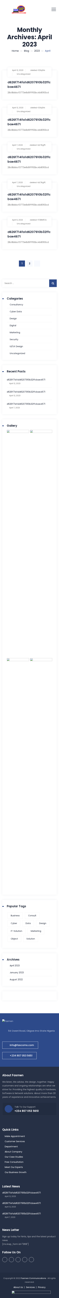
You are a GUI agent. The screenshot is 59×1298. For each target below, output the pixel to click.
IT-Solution (16, 931)
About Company (13, 1151)
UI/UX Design (16, 346)
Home (14, 51)
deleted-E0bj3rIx (37, 70)
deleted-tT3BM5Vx (38, 220)
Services (30, 1287)
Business (15, 915)
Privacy (42, 1287)
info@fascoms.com (22, 1045)
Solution (30, 938)
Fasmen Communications (34, 1278)
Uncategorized (23, 74)
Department (11, 1146)
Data (28, 923)
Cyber (14, 923)
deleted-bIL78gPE (38, 145)
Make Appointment (15, 1136)
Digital (13, 325)
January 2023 (17, 972)
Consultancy (16, 304)
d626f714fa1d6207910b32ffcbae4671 (26, 379)
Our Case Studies (14, 1156)
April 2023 (15, 965)
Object (14, 938)
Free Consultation (14, 1162)
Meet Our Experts (14, 1167)
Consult (32, 915)
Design (13, 318)
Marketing (15, 332)
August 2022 (16, 979)
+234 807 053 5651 (21, 1055)
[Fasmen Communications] (19, 9)
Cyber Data (16, 311)
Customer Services (15, 1141)
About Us (18, 1287)
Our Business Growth (15, 1172)
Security (14, 339)
